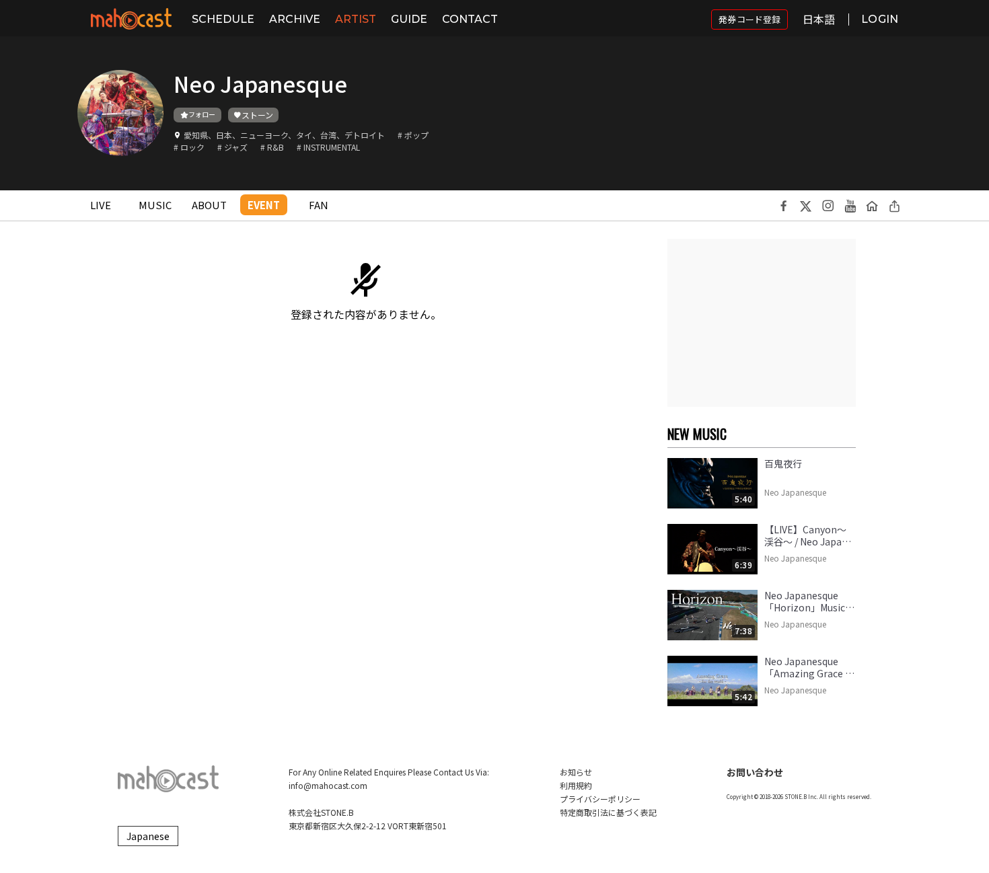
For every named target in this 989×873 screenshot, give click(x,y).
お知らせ (576, 771)
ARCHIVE (294, 19)
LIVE (100, 205)
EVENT (264, 205)
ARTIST (355, 19)
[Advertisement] (761, 323)
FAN (318, 205)
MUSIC (155, 205)
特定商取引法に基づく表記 (608, 812)
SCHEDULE (223, 19)
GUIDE (409, 19)
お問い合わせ (755, 772)
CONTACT (470, 19)
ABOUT (209, 205)
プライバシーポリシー (600, 798)
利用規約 (576, 785)
